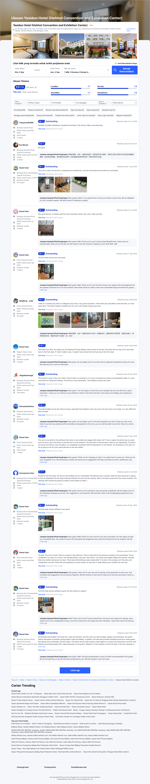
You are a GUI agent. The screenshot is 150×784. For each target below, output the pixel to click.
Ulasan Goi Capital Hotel (74, 700)
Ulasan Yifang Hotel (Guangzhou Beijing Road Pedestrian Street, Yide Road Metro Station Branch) (46, 752)
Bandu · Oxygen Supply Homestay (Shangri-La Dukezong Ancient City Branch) (101, 710)
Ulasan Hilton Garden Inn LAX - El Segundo (26, 693)
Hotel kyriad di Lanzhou (87, 723)
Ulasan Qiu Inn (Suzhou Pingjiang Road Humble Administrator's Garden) (110, 700)
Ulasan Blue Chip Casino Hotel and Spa (58, 693)
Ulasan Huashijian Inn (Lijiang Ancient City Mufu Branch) (31, 710)
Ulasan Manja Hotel (99, 707)
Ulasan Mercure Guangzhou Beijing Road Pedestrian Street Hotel (34, 745)
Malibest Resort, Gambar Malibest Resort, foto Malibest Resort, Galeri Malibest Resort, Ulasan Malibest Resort (50, 727)
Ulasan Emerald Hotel (62, 707)
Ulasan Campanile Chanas (81, 707)
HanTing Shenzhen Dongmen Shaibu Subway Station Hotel (32, 716)
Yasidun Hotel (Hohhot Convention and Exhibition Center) (93, 680)
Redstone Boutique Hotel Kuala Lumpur (39, 713)
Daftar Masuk (20, 68)
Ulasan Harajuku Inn (18, 707)
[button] (131, 3)
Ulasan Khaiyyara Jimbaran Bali (102, 697)
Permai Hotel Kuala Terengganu (94, 713)
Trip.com (14, 680)
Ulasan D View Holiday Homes (22, 700)
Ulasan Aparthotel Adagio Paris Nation (25, 703)
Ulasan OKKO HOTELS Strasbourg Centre (75, 697)
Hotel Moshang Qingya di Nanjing (110, 723)
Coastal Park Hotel (130, 713)
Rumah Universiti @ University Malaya (68, 713)
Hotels (22, 680)
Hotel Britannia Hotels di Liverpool (65, 723)
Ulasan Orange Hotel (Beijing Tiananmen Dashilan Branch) (80, 745)
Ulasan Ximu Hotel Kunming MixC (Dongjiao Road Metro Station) (106, 752)
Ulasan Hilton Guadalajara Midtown (52, 703)
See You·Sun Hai (17, 713)
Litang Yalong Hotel (115, 713)
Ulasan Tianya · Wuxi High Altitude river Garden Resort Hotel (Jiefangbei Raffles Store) (42, 748)
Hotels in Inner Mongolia (47, 680)
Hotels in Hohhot (64, 680)
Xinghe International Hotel (62, 710)
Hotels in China (31, 680)
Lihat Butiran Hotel (131, 30)
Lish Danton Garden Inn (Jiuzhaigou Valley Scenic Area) (75, 716)
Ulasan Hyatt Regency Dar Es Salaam (87, 693)
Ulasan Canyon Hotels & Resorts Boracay (49, 700)
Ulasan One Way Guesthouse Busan (40, 707)
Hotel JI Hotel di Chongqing (42, 723)
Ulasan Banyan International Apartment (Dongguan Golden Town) (34, 697)
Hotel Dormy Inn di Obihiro (20, 723)
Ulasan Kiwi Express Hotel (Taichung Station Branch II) (86, 703)
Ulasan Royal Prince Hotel (117, 703)
